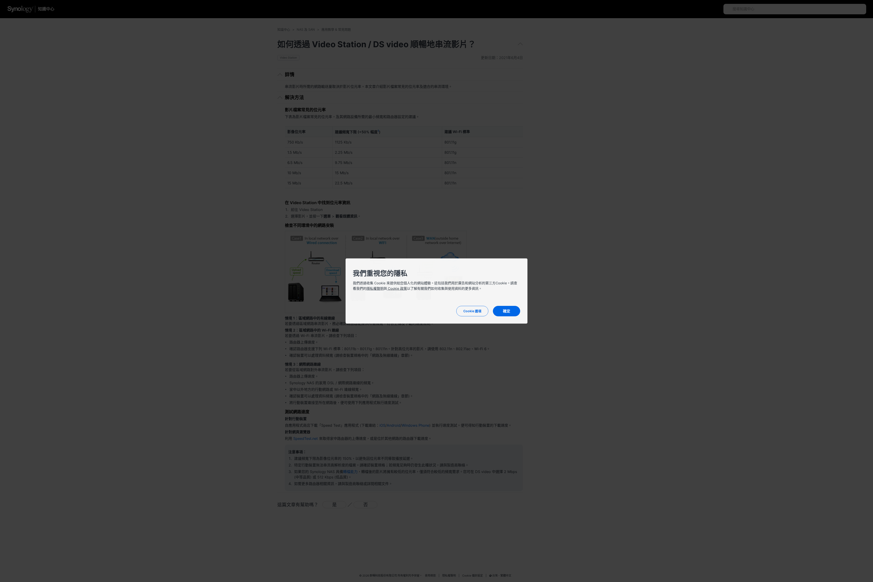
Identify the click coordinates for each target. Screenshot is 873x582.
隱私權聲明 (375, 288)
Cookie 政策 (397, 288)
